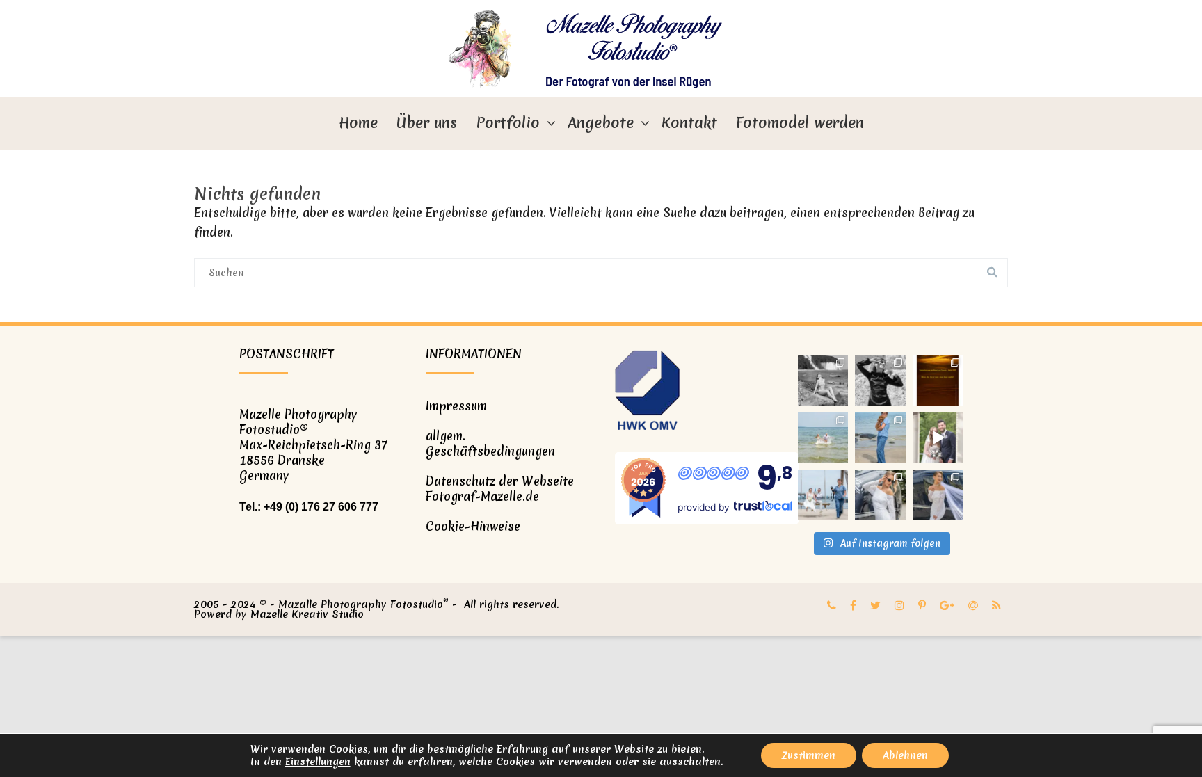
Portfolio (508, 123)
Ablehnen (905, 755)
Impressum (456, 406)
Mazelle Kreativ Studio (307, 614)
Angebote (601, 123)
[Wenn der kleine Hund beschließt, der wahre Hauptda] (880, 437)
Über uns (426, 123)
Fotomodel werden (800, 123)
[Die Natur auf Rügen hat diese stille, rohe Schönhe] (823, 380)
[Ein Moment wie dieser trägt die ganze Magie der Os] (823, 437)
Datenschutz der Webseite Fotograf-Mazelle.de (500, 488)
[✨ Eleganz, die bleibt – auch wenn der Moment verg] (880, 495)
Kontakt (689, 123)
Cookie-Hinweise (473, 526)
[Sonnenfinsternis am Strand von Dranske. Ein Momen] (938, 380)
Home (358, 123)
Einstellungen (318, 761)
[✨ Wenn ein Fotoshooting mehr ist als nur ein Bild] (938, 495)
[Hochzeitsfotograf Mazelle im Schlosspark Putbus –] (938, 437)
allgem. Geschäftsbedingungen (490, 443)
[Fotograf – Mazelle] (601, 48)
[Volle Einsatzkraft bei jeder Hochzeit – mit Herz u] (823, 495)
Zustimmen (808, 755)
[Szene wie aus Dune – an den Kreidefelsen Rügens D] (880, 380)
